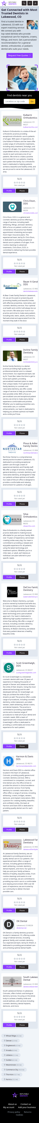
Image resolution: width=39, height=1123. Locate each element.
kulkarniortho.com (30, 127)
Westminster (14, 1065)
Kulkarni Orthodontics (30, 116)
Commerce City (15, 1070)
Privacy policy (14, 1112)
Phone (22, 191)
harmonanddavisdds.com (26, 766)
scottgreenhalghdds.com (26, 672)
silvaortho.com (29, 526)
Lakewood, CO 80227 (24, 670)
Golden (11, 1060)
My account (8, 1107)
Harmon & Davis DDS (24, 758)
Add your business (27, 1107)
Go (32, 101)
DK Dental (22, 921)
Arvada (11, 1050)
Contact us (26, 1104)
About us (12, 1104)
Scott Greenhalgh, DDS (25, 664)
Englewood (13, 1045)
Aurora (12, 1079)
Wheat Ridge (13, 1036)
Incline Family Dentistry (30, 351)
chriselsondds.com (30, 213)
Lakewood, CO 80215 (24, 763)
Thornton (13, 1074)
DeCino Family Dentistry (30, 588)
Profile (9, 191)
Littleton (12, 1055)
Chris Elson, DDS (29, 202)
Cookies (19, 1115)
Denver (11, 1040)
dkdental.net (22, 928)
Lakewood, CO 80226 (25, 925)
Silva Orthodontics (30, 515)
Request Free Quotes (18, 55)
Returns (27, 1112)
